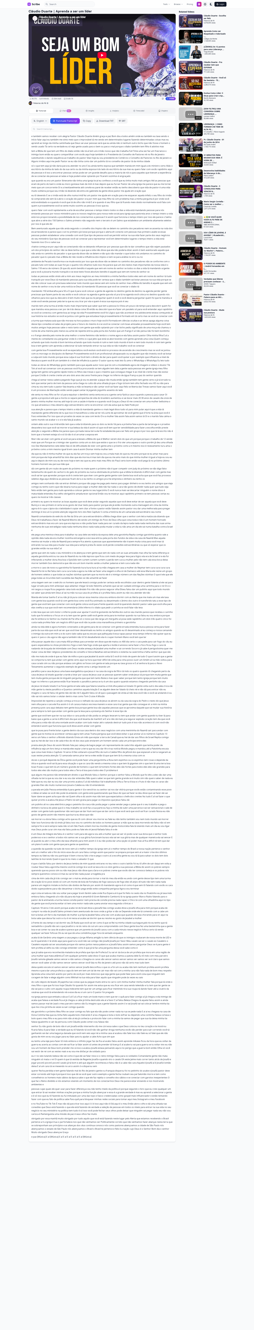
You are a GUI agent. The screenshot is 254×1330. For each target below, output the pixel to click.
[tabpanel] (102, 628)
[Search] (46, 4)
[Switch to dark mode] (211, 4)
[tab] (41, 110)
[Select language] (205, 4)
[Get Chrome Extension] (199, 4)
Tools (165, 4)
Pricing (190, 4)
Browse (177, 4)
